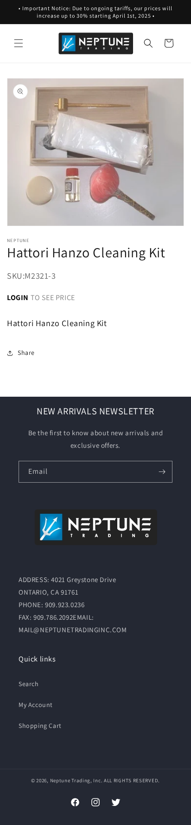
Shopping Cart (40, 725)
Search (29, 684)
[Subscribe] (162, 472)
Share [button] (26, 352)
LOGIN (18, 297)
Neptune (60, 780)
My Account (36, 705)
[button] (18, 43)
